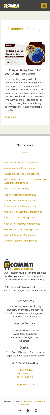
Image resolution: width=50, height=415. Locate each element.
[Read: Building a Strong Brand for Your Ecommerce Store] (25, 53)
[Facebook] (28, 410)
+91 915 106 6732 (25, 377)
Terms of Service (40, 401)
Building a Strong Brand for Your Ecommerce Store (23, 71)
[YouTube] (19, 410)
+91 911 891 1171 (25, 373)
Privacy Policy (28, 401)
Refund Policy (25, 405)
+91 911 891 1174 (25, 370)
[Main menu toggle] (44, 5)
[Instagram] (36, 410)
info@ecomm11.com (25, 384)
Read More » (11, 116)
